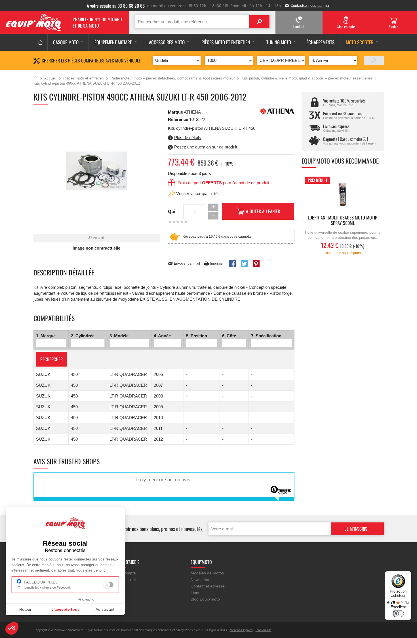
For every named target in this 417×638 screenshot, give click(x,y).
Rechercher (51, 359)
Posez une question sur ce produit (205, 147)
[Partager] (232, 264)
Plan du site (263, 630)
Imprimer (217, 263)
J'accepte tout (65, 609)
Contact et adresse (208, 586)
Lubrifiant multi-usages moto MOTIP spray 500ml (342, 220)
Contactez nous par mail (310, 5)
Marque (175, 112)
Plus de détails (187, 137)
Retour (25, 609)
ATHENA (192, 112)
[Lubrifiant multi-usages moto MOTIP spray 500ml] (342, 194)
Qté (171, 211)
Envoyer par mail (187, 263)
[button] (12, 628)
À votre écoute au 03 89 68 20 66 (116, 5)
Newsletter (200, 579)
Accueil (35, 78)
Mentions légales (241, 630)
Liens (195, 592)
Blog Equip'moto (205, 599)
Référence (178, 119)
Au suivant (105, 609)
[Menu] (408, 574)
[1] (374, 60)
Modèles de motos (207, 573)
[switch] (398, 613)
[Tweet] (244, 264)
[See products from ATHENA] (277, 110)
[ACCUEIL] (40, 42)
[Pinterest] (256, 264)
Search (259, 21)
